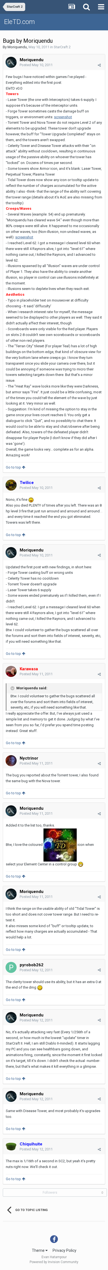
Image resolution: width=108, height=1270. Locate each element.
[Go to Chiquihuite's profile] (11, 1146)
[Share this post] (99, 65)
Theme (38, 1250)
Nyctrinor (29, 758)
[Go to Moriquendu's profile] (11, 62)
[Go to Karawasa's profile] (11, 671)
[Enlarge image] (31, 499)
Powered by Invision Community (54, 1262)
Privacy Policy (64, 1250)
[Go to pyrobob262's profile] (11, 967)
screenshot (63, 117)
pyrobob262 (31, 964)
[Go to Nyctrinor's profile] (11, 760)
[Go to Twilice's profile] (11, 485)
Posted (36, 65)
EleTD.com (19, 22)
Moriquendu (17, 47)
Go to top (14, 467)
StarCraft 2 (62, 47)
